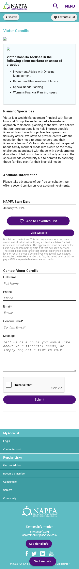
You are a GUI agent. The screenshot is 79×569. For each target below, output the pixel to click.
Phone (7, 292)
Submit (39, 399)
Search (12, 17)
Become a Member (14, 473)
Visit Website (39, 232)
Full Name (9, 277)
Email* (7, 306)
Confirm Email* (13, 321)
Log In (7, 441)
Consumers (10, 481)
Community (9, 498)
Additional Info (39, 543)
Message (9, 336)
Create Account (12, 449)
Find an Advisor (12, 465)
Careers (7, 489)
